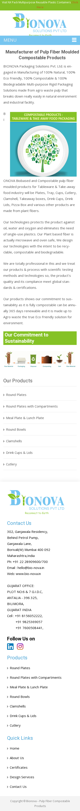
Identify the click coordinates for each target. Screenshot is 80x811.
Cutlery (11, 464)
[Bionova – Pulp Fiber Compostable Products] (40, 25)
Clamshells (14, 441)
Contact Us (18, 786)
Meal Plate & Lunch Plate (25, 418)
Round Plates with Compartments (32, 406)
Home (14, 748)
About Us (17, 758)
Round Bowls (16, 429)
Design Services (22, 777)
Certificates (19, 767)
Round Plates (16, 394)
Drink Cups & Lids (19, 452)
